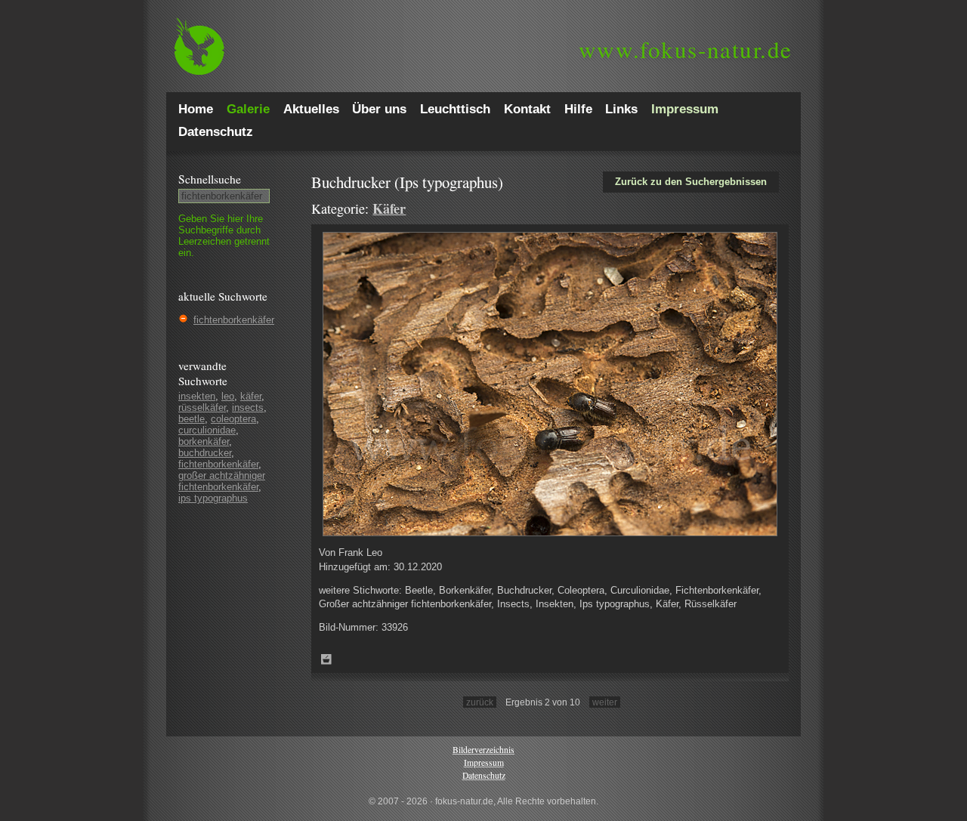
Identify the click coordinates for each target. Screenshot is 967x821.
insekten (196, 396)
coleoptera (233, 418)
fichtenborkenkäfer (233, 320)
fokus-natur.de (685, 49)
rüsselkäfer (202, 407)
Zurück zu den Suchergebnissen (691, 181)
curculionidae (207, 430)
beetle (191, 418)
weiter (604, 702)
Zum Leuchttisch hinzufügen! (326, 659)
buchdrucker (204, 452)
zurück (479, 702)
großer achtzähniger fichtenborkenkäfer (221, 481)
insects (248, 407)
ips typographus (213, 498)
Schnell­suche (209, 179)
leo (227, 396)
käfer (250, 396)
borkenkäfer (203, 441)
